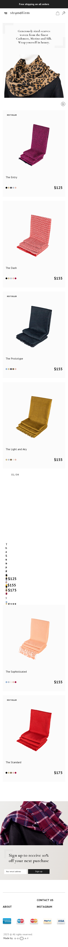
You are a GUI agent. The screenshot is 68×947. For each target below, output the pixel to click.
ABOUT (7, 906)
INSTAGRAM (44, 906)
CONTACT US (45, 900)
